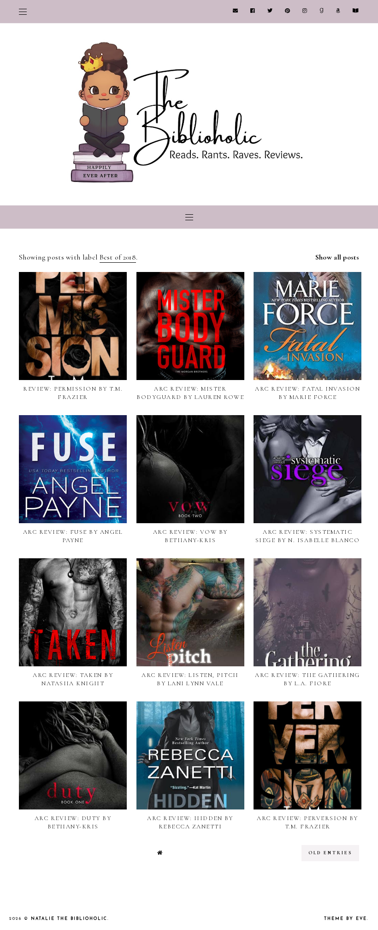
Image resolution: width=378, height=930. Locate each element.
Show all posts (337, 257)
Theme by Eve (345, 919)
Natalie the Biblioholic (69, 919)
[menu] (23, 11)
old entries (330, 853)
